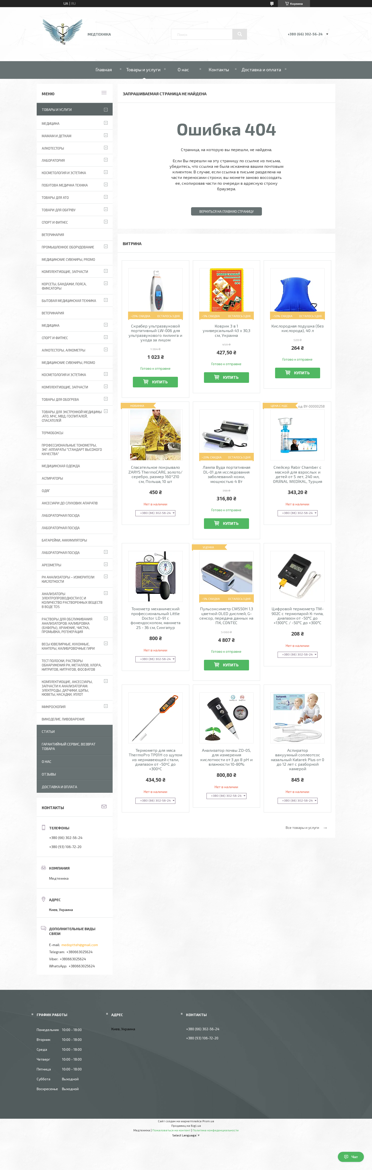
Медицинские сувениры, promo (68, 260)
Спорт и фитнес (55, 222)
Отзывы (49, 774)
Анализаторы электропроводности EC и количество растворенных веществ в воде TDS (72, 600)
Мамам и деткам (56, 136)
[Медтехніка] (63, 47)
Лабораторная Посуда (61, 515)
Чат (355, 1157)
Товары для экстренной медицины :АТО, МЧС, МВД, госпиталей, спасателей (72, 416)
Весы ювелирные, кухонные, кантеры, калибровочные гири (68, 646)
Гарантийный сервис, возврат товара (69, 746)
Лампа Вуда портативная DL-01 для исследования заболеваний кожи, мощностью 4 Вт (226, 474)
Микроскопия (54, 707)
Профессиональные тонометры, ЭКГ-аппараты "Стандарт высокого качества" (72, 449)
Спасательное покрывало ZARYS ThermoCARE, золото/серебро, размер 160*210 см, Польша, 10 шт (155, 474)
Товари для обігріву (58, 210)
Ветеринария (53, 235)
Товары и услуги (143, 69)
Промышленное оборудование (68, 247)
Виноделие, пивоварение (63, 719)
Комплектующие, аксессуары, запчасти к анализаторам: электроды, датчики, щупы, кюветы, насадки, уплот (67, 688)
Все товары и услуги (302, 827)
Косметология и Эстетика (64, 173)
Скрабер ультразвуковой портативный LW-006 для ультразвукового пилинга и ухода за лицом (155, 333)
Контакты (219, 69)
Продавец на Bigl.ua (186, 1125)
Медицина (50, 124)
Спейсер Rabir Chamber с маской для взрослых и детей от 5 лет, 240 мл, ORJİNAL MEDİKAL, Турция (297, 474)
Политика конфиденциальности (216, 1130)
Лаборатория (53, 160)
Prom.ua (208, 1121)
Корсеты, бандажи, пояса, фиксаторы (64, 286)
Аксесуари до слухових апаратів (70, 503)
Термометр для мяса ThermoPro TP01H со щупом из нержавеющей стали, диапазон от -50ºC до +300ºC (155, 759)
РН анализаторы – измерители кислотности (68, 579)
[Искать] (239, 34)
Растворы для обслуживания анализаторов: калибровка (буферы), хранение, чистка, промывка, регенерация (67, 625)
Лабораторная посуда (61, 553)
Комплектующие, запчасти (65, 272)
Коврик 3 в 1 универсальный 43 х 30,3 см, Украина (226, 331)
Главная (103, 69)
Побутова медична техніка (65, 185)
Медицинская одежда (61, 466)
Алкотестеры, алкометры (63, 350)
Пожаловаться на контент (171, 1130)
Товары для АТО (55, 198)
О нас (183, 69)
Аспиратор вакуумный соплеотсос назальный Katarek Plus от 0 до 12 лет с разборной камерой (297, 759)
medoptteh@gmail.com (79, 945)
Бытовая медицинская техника (69, 301)
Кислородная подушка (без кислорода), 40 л (297, 328)
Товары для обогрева (60, 399)
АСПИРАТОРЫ (52, 478)
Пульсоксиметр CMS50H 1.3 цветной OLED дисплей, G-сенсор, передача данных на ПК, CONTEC (226, 615)
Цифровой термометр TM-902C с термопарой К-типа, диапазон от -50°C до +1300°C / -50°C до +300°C (298, 615)
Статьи (48, 731)
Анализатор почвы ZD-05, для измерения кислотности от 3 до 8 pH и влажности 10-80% (226, 757)
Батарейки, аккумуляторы (64, 540)
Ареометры (51, 565)
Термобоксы (52, 433)
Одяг (46, 491)
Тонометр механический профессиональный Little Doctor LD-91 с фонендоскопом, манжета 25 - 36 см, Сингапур (155, 618)
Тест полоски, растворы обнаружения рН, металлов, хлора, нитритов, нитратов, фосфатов (71, 665)
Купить (160, 381)
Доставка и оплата (261, 69)
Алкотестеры (53, 148)
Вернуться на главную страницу (226, 211)
